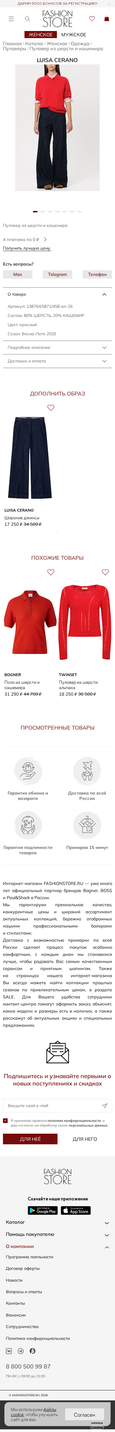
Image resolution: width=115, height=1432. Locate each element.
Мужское (73, 35)
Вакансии (16, 1315)
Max (17, 274)
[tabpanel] (57, 127)
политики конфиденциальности (74, 1120)
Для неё (30, 1139)
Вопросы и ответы (24, 1291)
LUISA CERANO (57, 60)
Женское (40, 35)
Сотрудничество (22, 1326)
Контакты (15, 1303)
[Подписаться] (104, 1105)
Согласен (84, 1414)
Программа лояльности (29, 1256)
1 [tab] (57, 533)
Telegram (57, 274)
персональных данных (88, 1125)
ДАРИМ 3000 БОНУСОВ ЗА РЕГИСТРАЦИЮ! (57, 4)
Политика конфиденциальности (38, 1338)
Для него (85, 1139)
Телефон (97, 274)
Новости (14, 1280)
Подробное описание (29, 347)
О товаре (17, 294)
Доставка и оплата (27, 361)
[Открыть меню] (11, 19)
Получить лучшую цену (27, 247)
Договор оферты (23, 1268)
